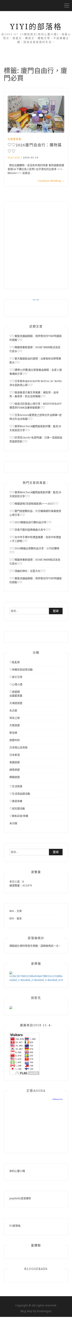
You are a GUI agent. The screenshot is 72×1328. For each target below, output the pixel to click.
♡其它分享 (15, 676)
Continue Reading (51, 180)
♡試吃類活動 (17, 808)
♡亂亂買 (14, 662)
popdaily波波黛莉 (20, 1198)
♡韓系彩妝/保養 (18, 815)
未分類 (13, 823)
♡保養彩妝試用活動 (21, 669)
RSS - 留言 (15, 918)
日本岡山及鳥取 (18, 747)
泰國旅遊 (14, 762)
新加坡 (13, 732)
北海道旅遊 (15, 703)
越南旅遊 (14, 769)
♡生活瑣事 (15, 786)
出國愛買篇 (14, 139)
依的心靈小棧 (17, 1170)
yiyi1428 (14, 157)
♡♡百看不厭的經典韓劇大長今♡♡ (30, 529)
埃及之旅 (14, 717)
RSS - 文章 (15, 911)
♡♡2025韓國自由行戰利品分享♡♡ (30, 522)
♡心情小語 (15, 684)
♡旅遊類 (14, 691)
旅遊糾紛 (14, 740)
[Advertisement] (36, 243)
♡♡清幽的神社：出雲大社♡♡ (27, 570)
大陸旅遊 (14, 725)
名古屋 (13, 710)
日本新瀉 (14, 754)
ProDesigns (44, 1311)
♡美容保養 (15, 801)
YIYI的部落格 (36, 26)
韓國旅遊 (14, 777)
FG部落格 (14, 1225)
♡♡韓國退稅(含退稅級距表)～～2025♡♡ (34, 503)
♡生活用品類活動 (19, 793)
